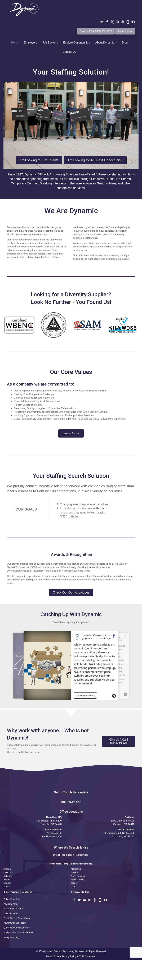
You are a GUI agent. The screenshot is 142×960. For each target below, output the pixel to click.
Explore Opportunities (76, 42)
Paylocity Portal (10, 904)
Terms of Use (52, 956)
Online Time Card (11, 899)
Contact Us (69, 51)
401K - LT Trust (10, 913)
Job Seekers (50, 42)
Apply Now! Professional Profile (18, 932)
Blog (125, 42)
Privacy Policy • (70, 956)
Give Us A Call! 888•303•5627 (96, 31)
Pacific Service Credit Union (16, 918)
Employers (30, 42)
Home (15, 42)
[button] (118, 741)
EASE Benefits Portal (13, 908)
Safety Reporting (11, 937)
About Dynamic (104, 42)
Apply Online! (125, 31)
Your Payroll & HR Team (14, 923)
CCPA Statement (87, 956)
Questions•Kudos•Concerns (16, 928)
